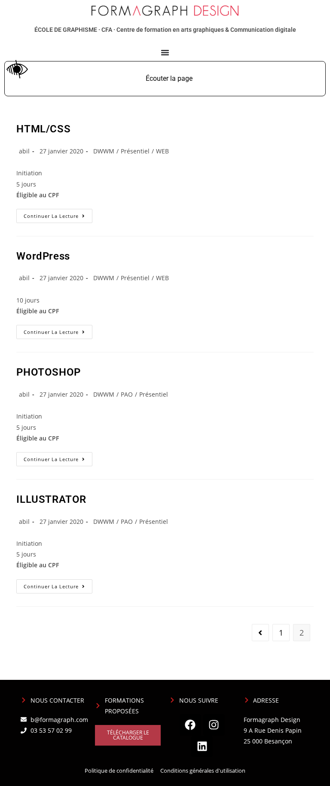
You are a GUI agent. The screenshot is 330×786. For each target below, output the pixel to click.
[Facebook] (190, 725)
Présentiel (135, 151)
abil (24, 151)
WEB (162, 151)
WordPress (43, 256)
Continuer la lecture (58, 214)
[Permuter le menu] (165, 52)
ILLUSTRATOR (51, 499)
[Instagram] (214, 725)
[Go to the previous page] (260, 632)
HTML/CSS (43, 129)
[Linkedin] (202, 746)
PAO (127, 394)
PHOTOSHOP (48, 372)
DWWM (103, 151)
